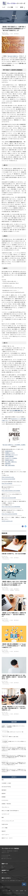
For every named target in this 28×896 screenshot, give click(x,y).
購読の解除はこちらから (6, 887)
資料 (25, 890)
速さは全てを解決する (13, 56)
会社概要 (21, 890)
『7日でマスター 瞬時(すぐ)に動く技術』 (10, 736)
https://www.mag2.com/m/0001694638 (11, 506)
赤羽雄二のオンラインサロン (8, 866)
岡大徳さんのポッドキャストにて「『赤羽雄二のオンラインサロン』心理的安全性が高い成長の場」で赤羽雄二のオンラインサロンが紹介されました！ (14, 756)
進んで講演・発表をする (10, 462)
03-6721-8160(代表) (6, 855)
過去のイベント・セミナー (7, 838)
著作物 (21, 7)
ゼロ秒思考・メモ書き (8, 33)
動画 (3, 817)
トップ (3, 7)
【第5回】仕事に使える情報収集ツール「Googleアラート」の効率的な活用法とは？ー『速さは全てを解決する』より (14, 645)
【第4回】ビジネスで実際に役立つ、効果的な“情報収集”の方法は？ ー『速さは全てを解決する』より (14, 614)
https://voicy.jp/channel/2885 (9, 497)
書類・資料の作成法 (9, 465)
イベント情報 (10, 7)
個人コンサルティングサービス (8, 867)
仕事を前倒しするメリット (11, 454)
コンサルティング (5, 814)
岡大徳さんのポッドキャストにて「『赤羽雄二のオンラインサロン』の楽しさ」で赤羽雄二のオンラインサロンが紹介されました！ (14, 770)
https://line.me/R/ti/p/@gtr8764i (9, 514)
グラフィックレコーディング (8, 820)
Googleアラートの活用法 (11, 458)
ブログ (16, 7)
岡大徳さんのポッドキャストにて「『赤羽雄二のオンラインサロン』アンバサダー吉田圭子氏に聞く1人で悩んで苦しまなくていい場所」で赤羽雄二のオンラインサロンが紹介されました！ (14, 749)
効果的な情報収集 (9, 456)
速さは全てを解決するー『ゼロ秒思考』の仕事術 (14, 444)
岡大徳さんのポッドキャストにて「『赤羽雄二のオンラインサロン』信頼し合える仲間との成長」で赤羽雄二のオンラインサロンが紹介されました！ (14, 763)
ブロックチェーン (5, 807)
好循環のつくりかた (9, 453)
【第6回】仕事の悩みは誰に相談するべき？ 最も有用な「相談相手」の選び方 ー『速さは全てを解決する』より (14, 676)
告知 (3, 779)
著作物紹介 (16, 33)
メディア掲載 (4, 827)
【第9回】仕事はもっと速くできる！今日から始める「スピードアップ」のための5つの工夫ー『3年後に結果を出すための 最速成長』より (14, 583)
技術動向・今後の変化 (14, 590)
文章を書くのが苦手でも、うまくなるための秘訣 (14, 554)
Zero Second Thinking (6, 786)
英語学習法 (7, 463)
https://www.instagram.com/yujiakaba (11, 490)
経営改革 (3, 793)
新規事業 (3, 796)
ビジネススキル (6, 34)
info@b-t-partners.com (7, 521)
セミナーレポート (5, 834)
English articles (5, 824)
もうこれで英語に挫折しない (16, 410)
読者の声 (3, 831)
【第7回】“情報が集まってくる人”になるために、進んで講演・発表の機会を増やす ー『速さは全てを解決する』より (14, 708)
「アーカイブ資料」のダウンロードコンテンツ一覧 (12, 731)
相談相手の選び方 (9, 460)
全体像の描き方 (8, 451)
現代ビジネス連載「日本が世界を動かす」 (10, 810)
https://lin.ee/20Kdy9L (7, 483)
